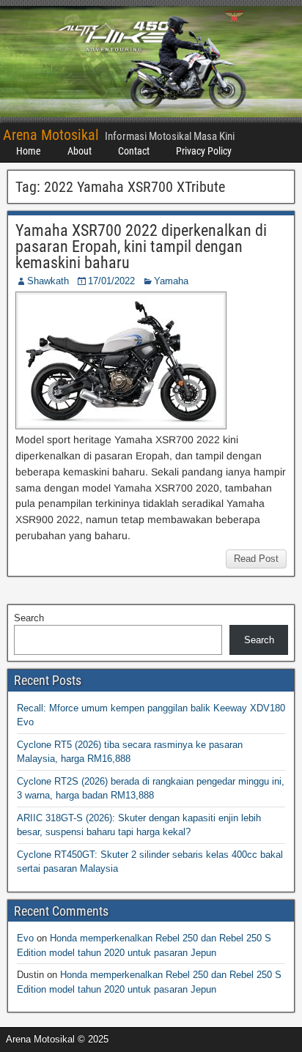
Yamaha (171, 280)
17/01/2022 (111, 280)
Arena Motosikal (51, 135)
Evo (25, 938)
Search (29, 617)
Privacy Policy (204, 151)
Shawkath (48, 280)
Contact (134, 151)
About (79, 151)
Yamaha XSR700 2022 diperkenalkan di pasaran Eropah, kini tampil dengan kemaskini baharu (141, 246)
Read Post (256, 558)
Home (28, 151)
